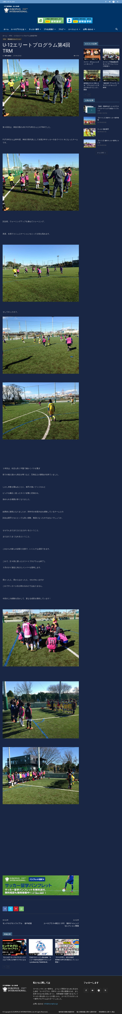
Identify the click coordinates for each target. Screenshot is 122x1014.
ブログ (61, 29)
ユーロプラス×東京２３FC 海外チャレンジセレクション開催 (61, 924)
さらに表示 (100, 153)
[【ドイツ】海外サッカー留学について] (90, 144)
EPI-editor (8, 55)
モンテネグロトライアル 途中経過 (18, 923)
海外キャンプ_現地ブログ (91, 59)
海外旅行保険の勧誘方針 (66, 1012)
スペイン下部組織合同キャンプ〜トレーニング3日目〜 (110, 64)
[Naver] (113, 1)
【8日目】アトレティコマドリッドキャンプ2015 (111, 85)
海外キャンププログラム (110, 80)
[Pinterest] (16, 908)
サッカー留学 (34, 29)
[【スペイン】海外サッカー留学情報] (90, 121)
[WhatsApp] (21, 908)
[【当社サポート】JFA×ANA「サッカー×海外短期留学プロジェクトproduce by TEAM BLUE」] (41, 947)
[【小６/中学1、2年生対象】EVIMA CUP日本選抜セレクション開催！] (67, 947)
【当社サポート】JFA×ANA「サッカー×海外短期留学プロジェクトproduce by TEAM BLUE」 (40, 959)
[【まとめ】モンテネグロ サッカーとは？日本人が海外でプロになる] (14, 947)
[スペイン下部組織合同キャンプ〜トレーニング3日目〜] (111, 54)
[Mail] (110, 1)
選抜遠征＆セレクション (14, 39)
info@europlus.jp (51, 1004)
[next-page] (7, 966)
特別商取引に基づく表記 (107, 1012)
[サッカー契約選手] (90, 132)
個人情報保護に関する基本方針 (87, 1012)
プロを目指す (49, 29)
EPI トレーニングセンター (91, 80)
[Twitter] (117, 1)
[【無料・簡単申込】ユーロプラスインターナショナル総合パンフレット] (90, 109)
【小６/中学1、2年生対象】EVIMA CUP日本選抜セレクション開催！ (67, 959)
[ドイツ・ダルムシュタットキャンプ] (92, 54)
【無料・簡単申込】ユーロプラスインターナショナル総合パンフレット (108, 108)
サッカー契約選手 (103, 129)
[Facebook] (106, 1)
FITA (10, 36)
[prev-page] (4, 966)
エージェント (73, 29)
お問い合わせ (88, 29)
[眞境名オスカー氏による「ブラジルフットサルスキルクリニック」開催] (92, 75)
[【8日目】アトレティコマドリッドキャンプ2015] (111, 75)
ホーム (6, 29)
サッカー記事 (6, 954)
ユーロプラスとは (17, 29)
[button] (116, 29)
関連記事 (7, 934)
